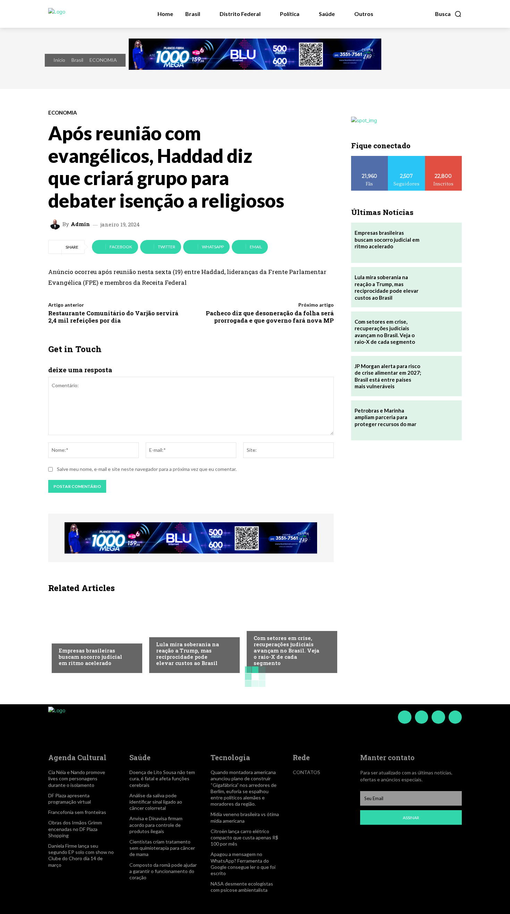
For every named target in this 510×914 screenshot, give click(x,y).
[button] (448, 14)
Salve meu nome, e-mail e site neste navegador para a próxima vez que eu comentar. (147, 469)
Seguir (406, 158)
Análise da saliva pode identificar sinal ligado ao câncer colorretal (155, 801)
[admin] (56, 224)
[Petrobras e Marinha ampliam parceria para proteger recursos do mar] (441, 420)
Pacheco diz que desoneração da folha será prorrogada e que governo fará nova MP (270, 316)
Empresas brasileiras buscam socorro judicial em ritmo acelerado (90, 656)
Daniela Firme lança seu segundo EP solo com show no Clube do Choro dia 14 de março (81, 855)
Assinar (411, 817)
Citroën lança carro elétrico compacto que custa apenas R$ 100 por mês (244, 837)
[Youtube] (455, 717)
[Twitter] (438, 717)
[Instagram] (421, 717)
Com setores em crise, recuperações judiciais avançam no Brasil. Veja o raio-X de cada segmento (286, 650)
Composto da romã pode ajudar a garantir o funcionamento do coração (163, 871)
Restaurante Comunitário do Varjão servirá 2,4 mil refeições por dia (113, 316)
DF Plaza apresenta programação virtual (69, 798)
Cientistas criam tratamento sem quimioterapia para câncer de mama (162, 848)
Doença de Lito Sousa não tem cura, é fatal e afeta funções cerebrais (162, 778)
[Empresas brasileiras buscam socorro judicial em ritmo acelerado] (93, 635)
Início (59, 60)
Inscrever (443, 158)
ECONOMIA (103, 60)
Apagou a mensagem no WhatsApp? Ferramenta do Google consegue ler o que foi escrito (243, 863)
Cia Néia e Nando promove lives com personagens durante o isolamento (76, 778)
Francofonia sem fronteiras (77, 812)
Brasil (77, 60)
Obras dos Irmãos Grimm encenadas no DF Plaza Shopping (75, 829)
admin (80, 224)
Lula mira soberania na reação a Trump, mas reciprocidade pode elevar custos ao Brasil (187, 653)
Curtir (369, 158)
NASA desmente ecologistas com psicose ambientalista (242, 887)
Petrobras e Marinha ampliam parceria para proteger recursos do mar (385, 417)
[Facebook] (404, 717)
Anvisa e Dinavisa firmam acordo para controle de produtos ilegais (155, 824)
